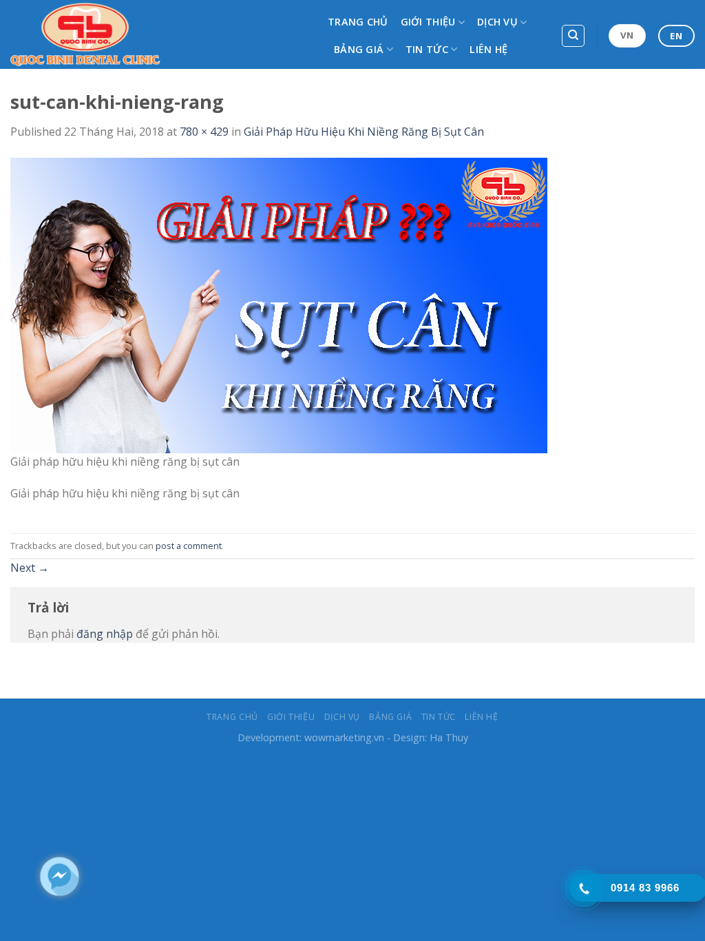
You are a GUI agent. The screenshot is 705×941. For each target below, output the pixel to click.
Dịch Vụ (497, 21)
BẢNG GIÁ (358, 49)
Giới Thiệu (428, 21)
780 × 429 (204, 131)
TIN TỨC (427, 49)
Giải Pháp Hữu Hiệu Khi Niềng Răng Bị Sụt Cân (364, 131)
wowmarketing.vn (344, 737)
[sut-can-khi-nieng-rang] (278, 303)
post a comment (189, 545)
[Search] (573, 36)
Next (29, 567)
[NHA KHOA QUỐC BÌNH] (158, 34)
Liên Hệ (488, 49)
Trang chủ (358, 21)
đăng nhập (104, 633)
